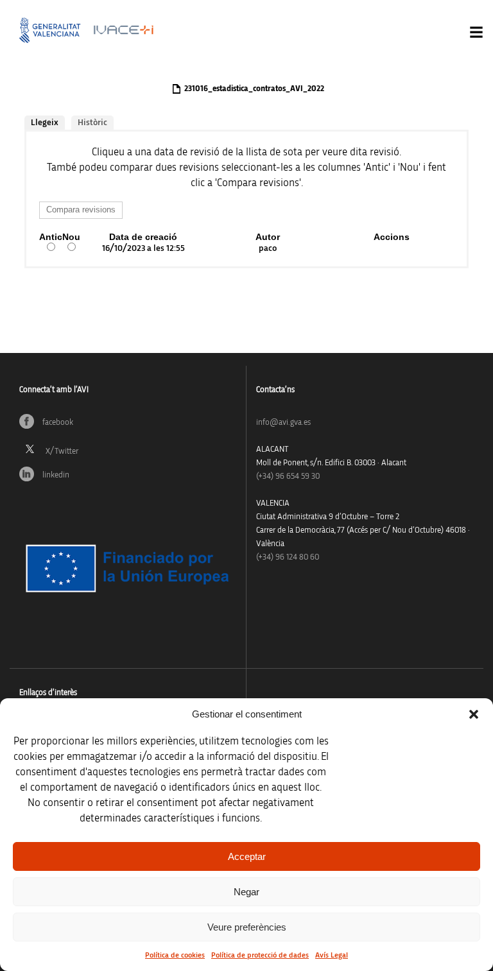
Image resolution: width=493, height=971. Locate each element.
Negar (246, 891)
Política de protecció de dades (260, 955)
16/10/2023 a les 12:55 (143, 248)
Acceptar (247, 856)
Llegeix (44, 122)
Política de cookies (175, 955)
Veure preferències (246, 927)
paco (268, 248)
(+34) (288, 476)
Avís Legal (331, 955)
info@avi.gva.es (283, 422)
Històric (92, 122)
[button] (473, 714)
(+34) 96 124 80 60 (287, 557)
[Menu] (476, 32)
